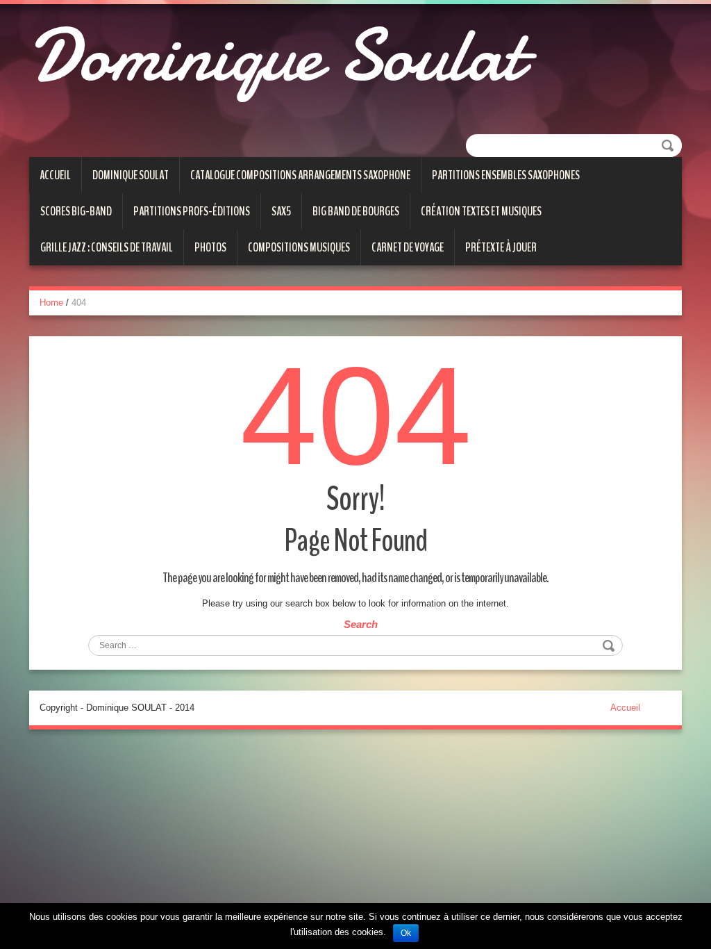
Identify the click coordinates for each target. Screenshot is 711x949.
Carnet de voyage (407, 247)
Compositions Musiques (299, 247)
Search (361, 624)
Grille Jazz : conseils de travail (106, 247)
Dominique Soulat (275, 55)
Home (51, 302)
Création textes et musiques (481, 211)
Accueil (55, 175)
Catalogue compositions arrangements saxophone (300, 175)
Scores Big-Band (76, 211)
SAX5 (281, 211)
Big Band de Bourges (355, 211)
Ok (406, 933)
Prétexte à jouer (501, 247)
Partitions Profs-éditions (191, 211)
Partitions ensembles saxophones (506, 175)
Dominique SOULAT (130, 175)
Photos (210, 247)
